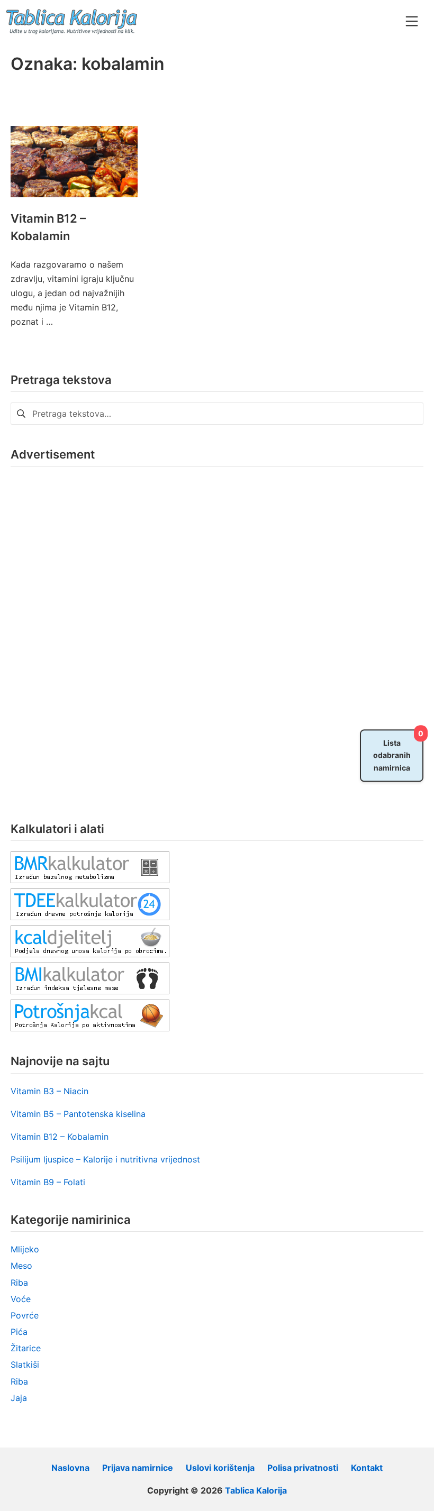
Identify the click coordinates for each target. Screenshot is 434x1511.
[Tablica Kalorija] (71, 21)
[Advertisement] (90, 636)
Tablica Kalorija (256, 1490)
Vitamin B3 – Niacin (49, 1091)
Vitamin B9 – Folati (48, 1182)
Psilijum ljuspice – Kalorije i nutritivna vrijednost (105, 1159)
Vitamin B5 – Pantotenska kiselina (78, 1114)
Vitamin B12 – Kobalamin (59, 1136)
